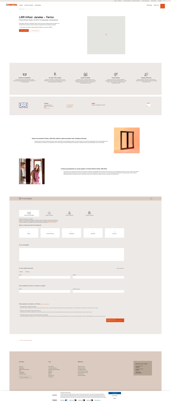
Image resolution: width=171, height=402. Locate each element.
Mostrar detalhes (97, 400)
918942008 (138, 367)
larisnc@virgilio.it (69, 106)
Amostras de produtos (81, 375)
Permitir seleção (114, 395)
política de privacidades (52, 222)
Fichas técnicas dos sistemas (83, 372)
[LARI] (30, 105)
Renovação (149, 5)
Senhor (21, 271)
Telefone (76, 289)
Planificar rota (46, 108)
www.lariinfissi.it (69, 107)
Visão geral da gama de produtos (54, 369)
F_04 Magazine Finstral (82, 369)
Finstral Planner (51, 366)
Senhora (27, 271)
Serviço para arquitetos (127, 0)
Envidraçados (38, 5)
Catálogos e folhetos (81, 366)
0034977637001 (138, 372)
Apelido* (74, 274)
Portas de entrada (29, 5)
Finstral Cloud (50, 376)
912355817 (137, 369)
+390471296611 (21, 372)
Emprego (50, 373)
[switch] (75, 400)
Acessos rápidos (153, 0)
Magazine (50, 372)
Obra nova (156, 5)
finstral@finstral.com (22, 373)
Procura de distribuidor (145, 0)
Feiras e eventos (51, 375)
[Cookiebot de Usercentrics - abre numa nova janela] (54, 400)
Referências (119, 0)
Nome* (20, 274)
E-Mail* (20, 289)
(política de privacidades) (44, 304)
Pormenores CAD (81, 373)
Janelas (21, 5)
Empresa (115, 0)
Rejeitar (115, 398)
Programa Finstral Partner (136, 0)
